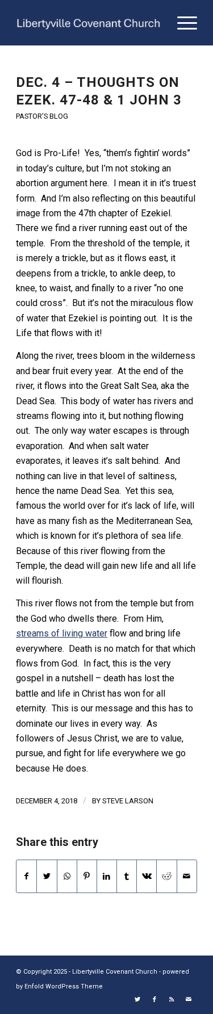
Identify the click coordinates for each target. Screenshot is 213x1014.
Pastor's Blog (42, 116)
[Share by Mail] (187, 876)
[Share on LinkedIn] (106, 876)
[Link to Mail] (188, 999)
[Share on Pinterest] (87, 876)
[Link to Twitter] (137, 999)
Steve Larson (127, 801)
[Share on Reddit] (166, 876)
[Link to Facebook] (154, 999)
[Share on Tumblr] (126, 876)
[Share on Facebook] (26, 876)
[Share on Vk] (146, 876)
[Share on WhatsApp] (67, 876)
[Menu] (181, 22)
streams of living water (61, 633)
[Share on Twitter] (46, 876)
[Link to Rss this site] (171, 999)
